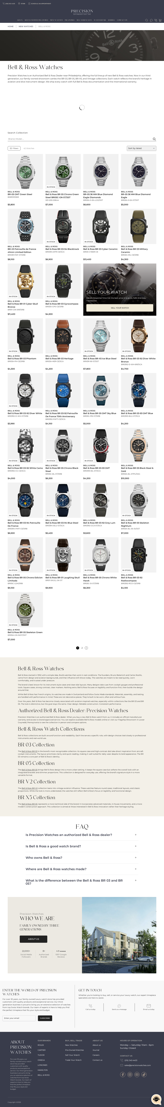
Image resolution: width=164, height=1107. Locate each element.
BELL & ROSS (44, 1075)
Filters (15, 148)
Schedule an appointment (41, 3)
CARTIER (41, 1050)
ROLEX (41, 1045)
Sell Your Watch (84, 20)
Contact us (97, 1060)
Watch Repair (100, 20)
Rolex (20, 20)
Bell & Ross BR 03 (29, 751)
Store (23, 3)
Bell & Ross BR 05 (29, 770)
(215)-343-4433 (10, 3)
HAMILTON (43, 1070)
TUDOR (41, 1055)
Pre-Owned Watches (74, 1050)
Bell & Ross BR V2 (30, 788)
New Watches (56, 20)
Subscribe (45, 1018)
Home (10, 26)
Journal (111, 20)
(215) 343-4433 (131, 1060)
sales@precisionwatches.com (138, 1065)
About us (97, 1045)
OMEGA (41, 1060)
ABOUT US (33, 939)
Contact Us (122, 20)
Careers (96, 1055)
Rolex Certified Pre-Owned (36, 20)
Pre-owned (69, 20)
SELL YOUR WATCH (120, 308)
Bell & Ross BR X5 (29, 804)
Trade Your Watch (73, 1060)
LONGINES (42, 1065)
